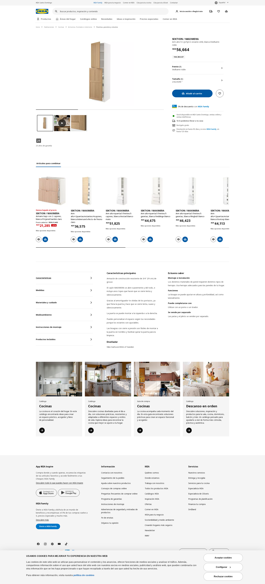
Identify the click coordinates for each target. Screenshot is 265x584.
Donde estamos (152, 478)
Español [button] (222, 2)
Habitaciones (49, 27)
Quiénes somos (152, 472)
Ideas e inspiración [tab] (126, 19)
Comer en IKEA (128, 3)
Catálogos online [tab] (88, 19)
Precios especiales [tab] (149, 19)
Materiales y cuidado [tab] (46, 302)
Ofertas (148, 504)
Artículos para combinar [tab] (48, 163)
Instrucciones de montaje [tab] (48, 327)
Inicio (38, 27)
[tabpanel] (168, 312)
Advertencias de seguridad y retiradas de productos (119, 511)
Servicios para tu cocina (199, 483)
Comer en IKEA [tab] (170, 19)
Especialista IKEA (195, 488)
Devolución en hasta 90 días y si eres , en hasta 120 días (198, 130)
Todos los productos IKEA (156, 488)
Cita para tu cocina (144, 3)
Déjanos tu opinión (109, 523)
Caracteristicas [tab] (43, 278)
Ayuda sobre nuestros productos (116, 483)
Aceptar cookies (223, 558)
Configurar (221, 567)
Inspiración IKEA (152, 499)
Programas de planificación (200, 499)
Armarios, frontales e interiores (80, 27)
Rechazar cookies (223, 576)
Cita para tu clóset (160, 3)
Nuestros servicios (196, 472)
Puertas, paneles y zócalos (107, 27)
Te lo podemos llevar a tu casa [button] (190, 121)
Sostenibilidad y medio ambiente (159, 520)
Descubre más (42, 520)
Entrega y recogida (196, 478)
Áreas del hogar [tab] (68, 19)
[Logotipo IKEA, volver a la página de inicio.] (42, 11)
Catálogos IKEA (152, 493)
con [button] (193, 106)
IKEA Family (98, 3)
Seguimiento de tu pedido (112, 478)
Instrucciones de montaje (112, 504)
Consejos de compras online (114, 488)
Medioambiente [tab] (44, 314)
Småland (192, 509)
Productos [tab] (46, 19)
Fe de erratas (107, 517)
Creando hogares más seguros (158, 525)
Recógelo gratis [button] (183, 125)
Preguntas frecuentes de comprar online (119, 493)
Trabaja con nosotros (154, 483)
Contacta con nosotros (111, 472)
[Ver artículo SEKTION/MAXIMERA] (52, 191)
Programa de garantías (111, 499)
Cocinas (61, 27)
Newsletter (150, 530)
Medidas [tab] (40, 290)
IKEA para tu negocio (112, 3)
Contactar (174, 3)
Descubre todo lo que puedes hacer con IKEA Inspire (59, 483)
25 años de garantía (44, 146)
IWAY (147, 535)
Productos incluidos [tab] (45, 339)
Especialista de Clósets (198, 493)
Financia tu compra (197, 504)
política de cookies (83, 575)
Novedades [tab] (106, 19)
